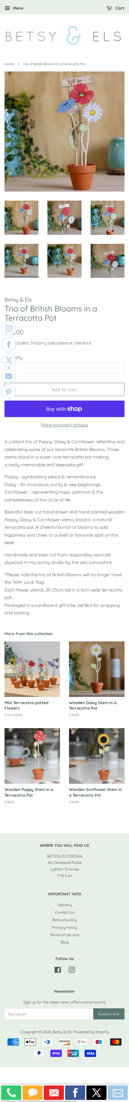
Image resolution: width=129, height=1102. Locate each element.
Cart (119, 8)
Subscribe (108, 1013)
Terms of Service (65, 934)
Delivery (64, 904)
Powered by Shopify (91, 1031)
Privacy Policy (64, 927)
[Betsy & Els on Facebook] (57, 971)
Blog (65, 942)
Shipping (38, 342)
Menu (17, 8)
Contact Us (64, 912)
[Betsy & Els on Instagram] (71, 971)
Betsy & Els (62, 1031)
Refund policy (64, 919)
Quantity (13, 357)
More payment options (64, 425)
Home (9, 64)
